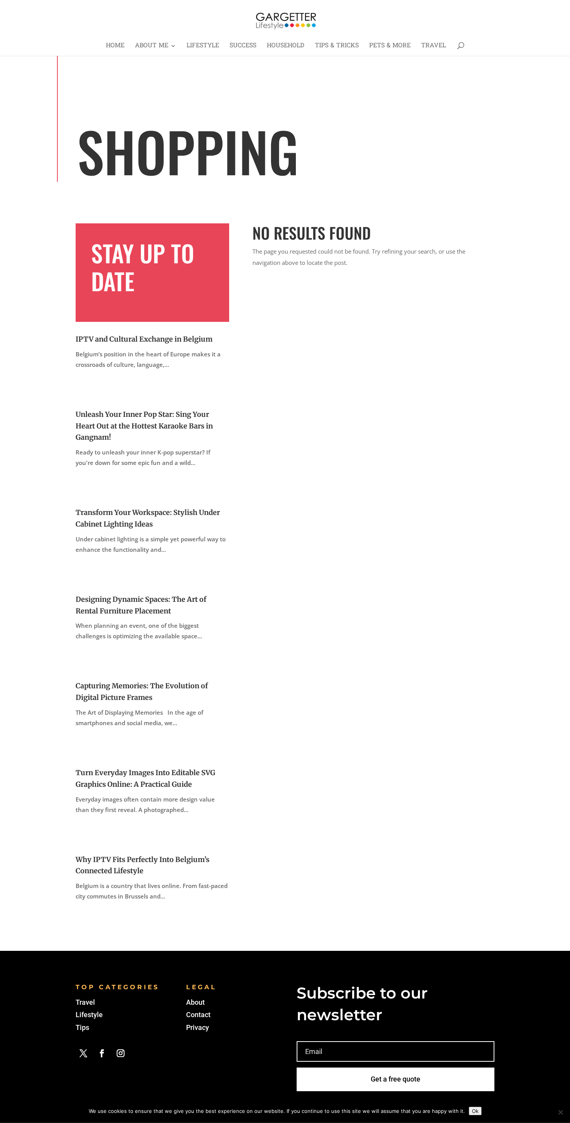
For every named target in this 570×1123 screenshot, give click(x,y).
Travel (433, 46)
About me (151, 46)
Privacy (197, 1027)
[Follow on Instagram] (120, 1053)
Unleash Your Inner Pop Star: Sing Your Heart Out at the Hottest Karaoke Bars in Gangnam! (144, 426)
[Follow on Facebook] (102, 1053)
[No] (560, 1112)
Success (243, 46)
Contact (198, 1015)
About (195, 1002)
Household (285, 46)
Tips (82, 1027)
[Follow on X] (83, 1053)
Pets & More (390, 46)
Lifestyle (203, 46)
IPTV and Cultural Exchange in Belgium (144, 339)
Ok (475, 1111)
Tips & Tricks (337, 46)
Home (115, 46)
